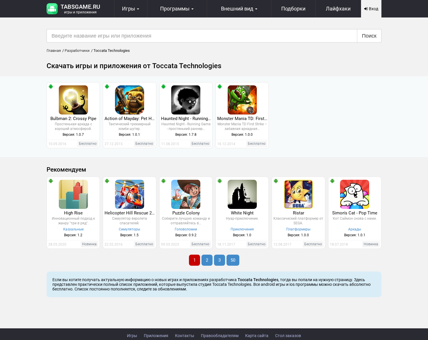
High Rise (73, 213)
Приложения (156, 335)
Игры (132, 335)
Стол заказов (288, 335)
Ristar (298, 213)
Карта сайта (256, 335)
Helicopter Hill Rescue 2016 (130, 213)
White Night (242, 213)
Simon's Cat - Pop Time (354, 213)
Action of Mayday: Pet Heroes (130, 118)
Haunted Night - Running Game (186, 118)
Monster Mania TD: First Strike (242, 118)
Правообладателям (219, 335)
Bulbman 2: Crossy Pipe (73, 118)
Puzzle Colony (186, 213)
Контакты (184, 335)
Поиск (369, 36)
